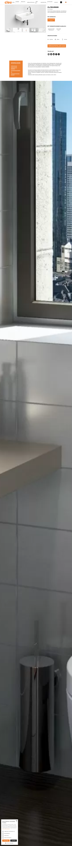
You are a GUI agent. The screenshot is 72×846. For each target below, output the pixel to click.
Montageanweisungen (15, 70)
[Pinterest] (56, 54)
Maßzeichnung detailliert (14, 68)
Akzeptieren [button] (6, 840)
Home (13, 2)
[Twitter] (51, 54)
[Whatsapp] (59, 54)
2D (11, 71)
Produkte (23, 1)
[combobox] (16, 820)
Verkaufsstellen (30, 2)
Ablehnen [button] (13, 840)
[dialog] (9, 832)
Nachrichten (43, 2)
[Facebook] (49, 54)
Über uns (36, 2)
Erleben (17, 1)
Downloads (49, 1)
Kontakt (56, 2)
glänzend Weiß (51, 20)
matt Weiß (58, 29)
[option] (25, 16)
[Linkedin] (54, 54)
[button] (9, 843)
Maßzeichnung (14, 65)
